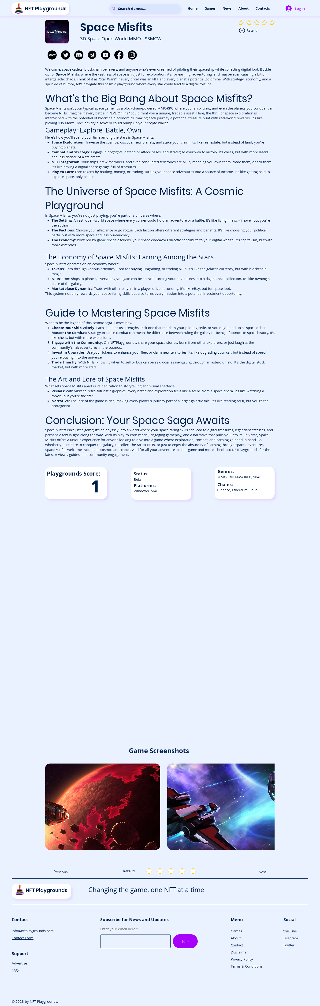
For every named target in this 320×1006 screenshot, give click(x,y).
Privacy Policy (242, 959)
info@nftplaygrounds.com (33, 930)
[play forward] (269, 807)
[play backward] (51, 807)
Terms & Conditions (246, 966)
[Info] (242, 30)
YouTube (290, 931)
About (236, 938)
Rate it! (251, 30)
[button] (210, 8)
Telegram (290, 938)
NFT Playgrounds (46, 8)
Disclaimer (239, 952)
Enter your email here (117, 929)
